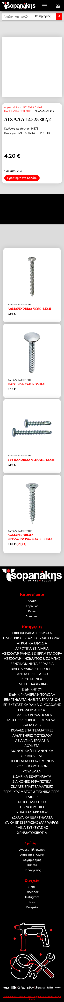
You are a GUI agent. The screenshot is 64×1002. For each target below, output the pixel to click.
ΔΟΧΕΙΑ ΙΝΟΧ (32, 679)
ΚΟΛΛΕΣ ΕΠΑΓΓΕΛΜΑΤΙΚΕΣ (32, 730)
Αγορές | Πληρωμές (32, 850)
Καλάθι (32, 865)
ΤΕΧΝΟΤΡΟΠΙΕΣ (32, 807)
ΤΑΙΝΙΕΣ (32, 797)
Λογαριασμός (32, 860)
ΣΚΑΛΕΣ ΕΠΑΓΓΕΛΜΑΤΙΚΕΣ (32, 786)
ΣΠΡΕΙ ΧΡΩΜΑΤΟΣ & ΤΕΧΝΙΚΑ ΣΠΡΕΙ (32, 792)
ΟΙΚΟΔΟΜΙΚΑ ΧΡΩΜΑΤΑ (32, 633)
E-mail (32, 887)
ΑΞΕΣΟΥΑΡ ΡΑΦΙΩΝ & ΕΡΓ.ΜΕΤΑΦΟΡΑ (32, 653)
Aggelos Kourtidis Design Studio (45, 997)
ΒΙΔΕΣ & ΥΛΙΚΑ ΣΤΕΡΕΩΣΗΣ (17, 111)
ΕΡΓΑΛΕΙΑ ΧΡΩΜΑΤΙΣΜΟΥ (32, 715)
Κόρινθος (32, 606)
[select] (43, 16)
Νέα (32, 902)
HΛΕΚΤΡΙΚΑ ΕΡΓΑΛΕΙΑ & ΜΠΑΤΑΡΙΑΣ (32, 638)
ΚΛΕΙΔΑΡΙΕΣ (32, 725)
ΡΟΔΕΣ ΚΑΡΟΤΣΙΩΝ (32, 766)
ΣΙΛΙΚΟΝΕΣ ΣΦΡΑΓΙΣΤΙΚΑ (32, 781)
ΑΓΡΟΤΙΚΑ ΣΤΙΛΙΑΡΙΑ (32, 648)
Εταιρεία (32, 907)
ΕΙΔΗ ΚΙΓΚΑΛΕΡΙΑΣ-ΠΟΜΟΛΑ (32, 694)
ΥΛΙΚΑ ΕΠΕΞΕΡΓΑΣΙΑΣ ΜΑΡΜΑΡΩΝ (32, 822)
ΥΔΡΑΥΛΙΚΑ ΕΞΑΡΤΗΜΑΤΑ (32, 817)
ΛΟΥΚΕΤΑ (32, 745)
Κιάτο (32, 611)
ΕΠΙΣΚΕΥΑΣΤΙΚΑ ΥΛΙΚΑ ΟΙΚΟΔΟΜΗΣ (32, 704)
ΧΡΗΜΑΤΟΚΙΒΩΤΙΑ (32, 832)
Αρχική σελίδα (11, 107)
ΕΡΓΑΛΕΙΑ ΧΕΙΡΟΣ (32, 710)
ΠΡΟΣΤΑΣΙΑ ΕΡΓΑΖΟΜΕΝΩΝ (32, 761)
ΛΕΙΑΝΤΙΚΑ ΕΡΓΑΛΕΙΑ (32, 740)
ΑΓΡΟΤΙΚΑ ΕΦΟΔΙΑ (32, 643)
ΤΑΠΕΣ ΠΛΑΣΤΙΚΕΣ (32, 802)
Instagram (32, 897)
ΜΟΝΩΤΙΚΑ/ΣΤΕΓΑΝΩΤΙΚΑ (32, 751)
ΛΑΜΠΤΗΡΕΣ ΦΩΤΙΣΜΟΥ (32, 735)
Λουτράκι (32, 616)
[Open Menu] (44, 5)
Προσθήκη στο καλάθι (22, 178)
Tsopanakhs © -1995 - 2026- (18, 996)
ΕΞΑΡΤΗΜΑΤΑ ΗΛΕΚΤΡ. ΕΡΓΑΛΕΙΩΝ (32, 699)
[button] (59, 16)
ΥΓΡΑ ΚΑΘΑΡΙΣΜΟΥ (32, 812)
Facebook (32, 892)
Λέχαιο (32, 601)
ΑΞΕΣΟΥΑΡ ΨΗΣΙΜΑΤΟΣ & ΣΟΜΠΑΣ (32, 658)
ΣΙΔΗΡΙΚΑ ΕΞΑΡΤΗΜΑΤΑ (32, 776)
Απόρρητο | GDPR (32, 855)
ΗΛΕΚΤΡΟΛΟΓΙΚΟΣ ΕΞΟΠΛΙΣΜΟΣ (32, 720)
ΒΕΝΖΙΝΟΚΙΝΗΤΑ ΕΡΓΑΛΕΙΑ (32, 664)
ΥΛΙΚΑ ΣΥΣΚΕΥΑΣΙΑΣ (32, 827)
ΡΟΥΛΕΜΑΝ (32, 771)
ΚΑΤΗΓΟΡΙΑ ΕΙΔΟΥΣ (32, 107)
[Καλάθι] (57, 5)
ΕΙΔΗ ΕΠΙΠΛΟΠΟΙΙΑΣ (32, 684)
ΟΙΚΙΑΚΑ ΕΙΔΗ (32, 756)
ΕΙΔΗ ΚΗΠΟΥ (32, 689)
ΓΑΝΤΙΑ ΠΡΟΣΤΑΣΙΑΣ (32, 674)
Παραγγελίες (32, 870)
